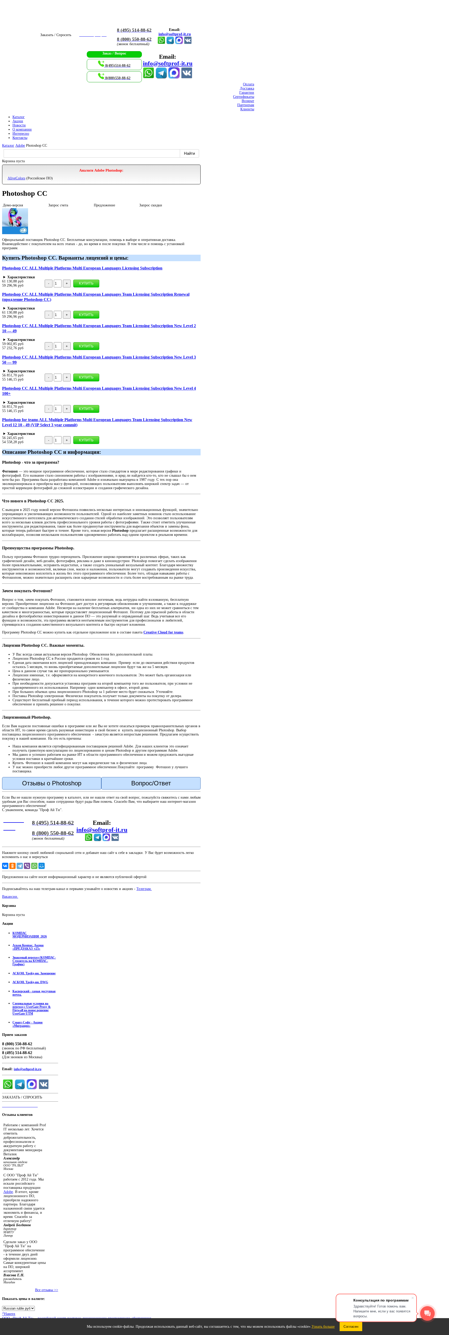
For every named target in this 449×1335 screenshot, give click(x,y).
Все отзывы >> (46, 1290)
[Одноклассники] (12, 866)
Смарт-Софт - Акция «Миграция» (27, 1024)
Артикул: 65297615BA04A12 (70, 403)
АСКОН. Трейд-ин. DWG (30, 982)
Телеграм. (144, 889)
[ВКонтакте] (187, 43)
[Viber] (27, 866)
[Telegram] (170, 43)
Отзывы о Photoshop (51, 783)
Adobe (8, 1192)
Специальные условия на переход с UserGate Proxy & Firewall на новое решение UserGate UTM (31, 1008)
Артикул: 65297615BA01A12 (42, 277)
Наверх (8, 1314)
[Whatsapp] (161, 43)
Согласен (351, 1327)
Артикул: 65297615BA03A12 (74, 371)
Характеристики (21, 277)
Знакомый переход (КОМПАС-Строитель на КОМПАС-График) (34, 961)
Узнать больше (323, 1327)
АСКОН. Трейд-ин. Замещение (34, 973)
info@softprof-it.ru (175, 34)
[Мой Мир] (41, 866)
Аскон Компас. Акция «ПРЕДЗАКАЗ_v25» (28, 947)
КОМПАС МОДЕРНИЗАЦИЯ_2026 (29, 935)
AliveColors (16, 178)
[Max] (179, 43)
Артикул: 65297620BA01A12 (44, 308)
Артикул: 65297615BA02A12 (74, 340)
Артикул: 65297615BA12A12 (100, 434)
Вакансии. (10, 897)
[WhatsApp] (34, 866)
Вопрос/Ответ (151, 783)
